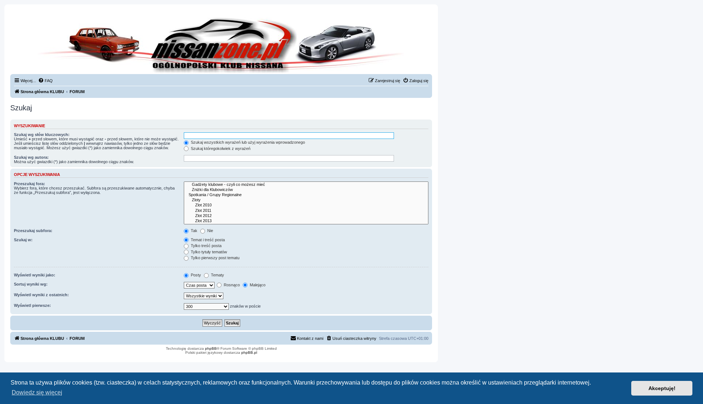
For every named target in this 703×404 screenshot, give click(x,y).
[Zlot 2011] (306, 210)
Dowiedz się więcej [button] (37, 392)
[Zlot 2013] (306, 221)
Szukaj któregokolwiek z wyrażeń (220, 148)
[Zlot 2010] (306, 205)
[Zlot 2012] (306, 215)
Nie (209, 230)
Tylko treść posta (206, 245)
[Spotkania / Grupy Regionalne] (306, 195)
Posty (195, 275)
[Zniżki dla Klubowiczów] (306, 189)
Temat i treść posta (207, 240)
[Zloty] (306, 200)
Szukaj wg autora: (31, 157)
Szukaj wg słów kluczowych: (42, 134)
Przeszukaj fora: (29, 183)
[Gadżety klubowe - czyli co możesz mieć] (306, 184)
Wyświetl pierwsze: (32, 305)
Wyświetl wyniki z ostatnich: (41, 295)
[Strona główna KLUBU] (221, 44)
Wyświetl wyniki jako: (34, 275)
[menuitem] (45, 80)
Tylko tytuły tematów (208, 252)
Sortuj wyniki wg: (31, 284)
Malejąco (257, 285)
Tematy (217, 275)
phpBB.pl (249, 352)
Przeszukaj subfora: (33, 230)
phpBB (211, 348)
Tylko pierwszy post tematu (214, 258)
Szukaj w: (23, 240)
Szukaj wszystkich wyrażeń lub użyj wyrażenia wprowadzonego (247, 142)
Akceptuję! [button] (662, 388)
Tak (193, 230)
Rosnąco (231, 285)
